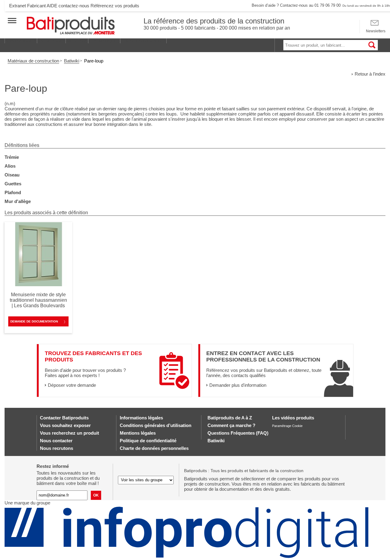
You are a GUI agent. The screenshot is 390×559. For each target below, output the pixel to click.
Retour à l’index (370, 74)
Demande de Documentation (34, 321)
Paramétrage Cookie (287, 426)
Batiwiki (71, 60)
